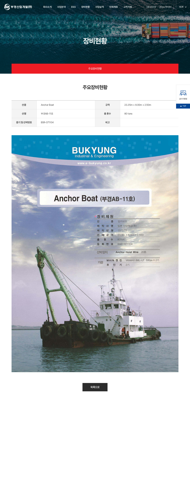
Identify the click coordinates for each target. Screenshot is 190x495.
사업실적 (99, 6)
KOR (181, 7)
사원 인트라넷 (151, 7)
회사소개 (47, 6)
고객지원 (127, 6)
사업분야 (61, 6)
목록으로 (94, 387)
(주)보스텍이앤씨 (165, 7)
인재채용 (113, 6)
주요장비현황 (95, 68)
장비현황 (85, 6)
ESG (73, 6)
